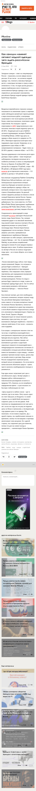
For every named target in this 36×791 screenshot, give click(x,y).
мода (13, 447)
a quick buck (26, 447)
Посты (4, 47)
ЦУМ (14, 126)
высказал (12, 215)
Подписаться (6, 40)
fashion (8, 447)
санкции (18, 447)
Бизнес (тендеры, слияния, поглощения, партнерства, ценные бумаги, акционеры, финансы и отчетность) (17, 443)
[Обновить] (15, 471)
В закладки (22, 457)
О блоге (20, 47)
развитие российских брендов (10, 449)
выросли (4, 171)
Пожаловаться (17, 40)
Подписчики (12, 47)
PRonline (6, 36)
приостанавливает (8, 209)
